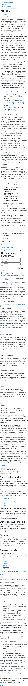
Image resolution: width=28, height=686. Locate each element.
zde (19, 462)
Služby (6, 16)
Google (5, 561)
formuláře (2, 465)
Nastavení (22, 304)
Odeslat (20, 268)
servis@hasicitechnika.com (9, 8)
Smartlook (6, 567)
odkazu (16, 663)
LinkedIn (5, 563)
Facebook (6, 560)
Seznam (5, 565)
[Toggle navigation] (24, 2)
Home (5, 14)
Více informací (4, 401)
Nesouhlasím (15, 304)
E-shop (4, 4)
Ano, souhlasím (7, 304)
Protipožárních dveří (10, 107)
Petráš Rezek (22, 571)
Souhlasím (11, 401)
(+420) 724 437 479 (8, 6)
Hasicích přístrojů (9, 95)
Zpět (1, 574)
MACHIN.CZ (22, 275)
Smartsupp (6, 568)
